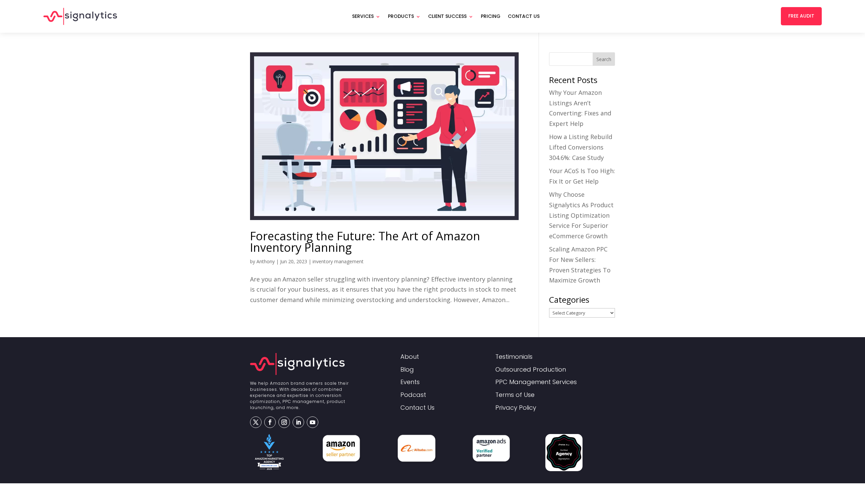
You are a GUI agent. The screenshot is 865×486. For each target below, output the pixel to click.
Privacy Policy (515, 408)
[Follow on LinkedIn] (298, 422)
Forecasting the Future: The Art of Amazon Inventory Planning (365, 241)
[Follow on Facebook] (270, 422)
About (409, 357)
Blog (407, 370)
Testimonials (514, 357)
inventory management (338, 261)
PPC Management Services (536, 382)
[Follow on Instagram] (284, 422)
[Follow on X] (256, 422)
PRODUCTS (401, 16)
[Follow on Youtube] (312, 422)
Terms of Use (515, 395)
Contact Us (524, 16)
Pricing (490, 16)
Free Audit (801, 15)
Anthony (265, 261)
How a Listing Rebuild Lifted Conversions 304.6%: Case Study (580, 147)
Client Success (447, 16)
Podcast (413, 395)
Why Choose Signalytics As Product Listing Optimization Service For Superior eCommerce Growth (581, 215)
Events (410, 382)
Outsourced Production (530, 370)
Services (363, 16)
